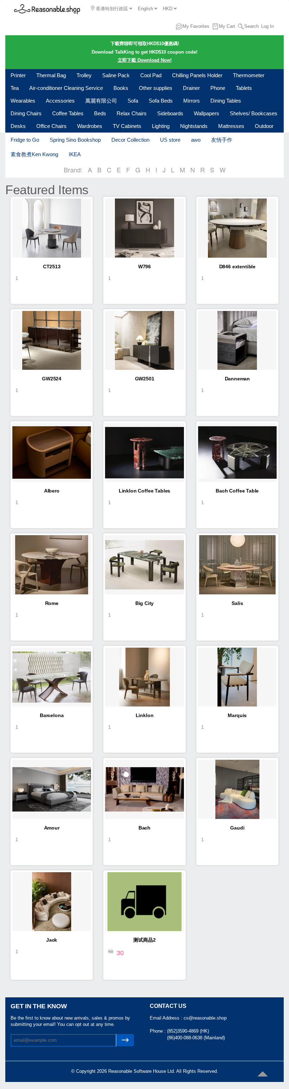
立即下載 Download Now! (145, 60)
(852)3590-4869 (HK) (188, 1031)
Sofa (133, 101)
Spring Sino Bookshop (75, 140)
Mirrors (191, 101)
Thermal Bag (51, 75)
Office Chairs (51, 126)
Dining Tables (225, 101)
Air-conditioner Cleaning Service (66, 88)
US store (170, 140)
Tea (15, 88)
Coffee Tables (68, 113)
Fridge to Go (25, 140)
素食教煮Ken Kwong (34, 154)
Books (120, 88)
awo (196, 140)
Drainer (191, 88)
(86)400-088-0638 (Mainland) (196, 1037)
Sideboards (170, 113)
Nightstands (194, 126)
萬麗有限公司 (101, 101)
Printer (18, 75)
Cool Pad (150, 75)
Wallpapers (206, 113)
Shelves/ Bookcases (253, 113)
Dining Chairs (26, 113)
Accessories (60, 101)
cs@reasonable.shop (205, 1018)
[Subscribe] (125, 1040)
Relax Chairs (132, 113)
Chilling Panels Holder (197, 75)
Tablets (244, 88)
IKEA (75, 154)
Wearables (23, 101)
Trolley (84, 75)
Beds (100, 113)
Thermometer (248, 75)
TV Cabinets (127, 126)
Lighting (161, 126)
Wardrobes (89, 126)
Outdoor (264, 126)
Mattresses (231, 126)
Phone (217, 88)
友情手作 (221, 140)
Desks (18, 126)
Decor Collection (130, 140)
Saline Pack (116, 75)
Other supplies (155, 88)
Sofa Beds (161, 101)
